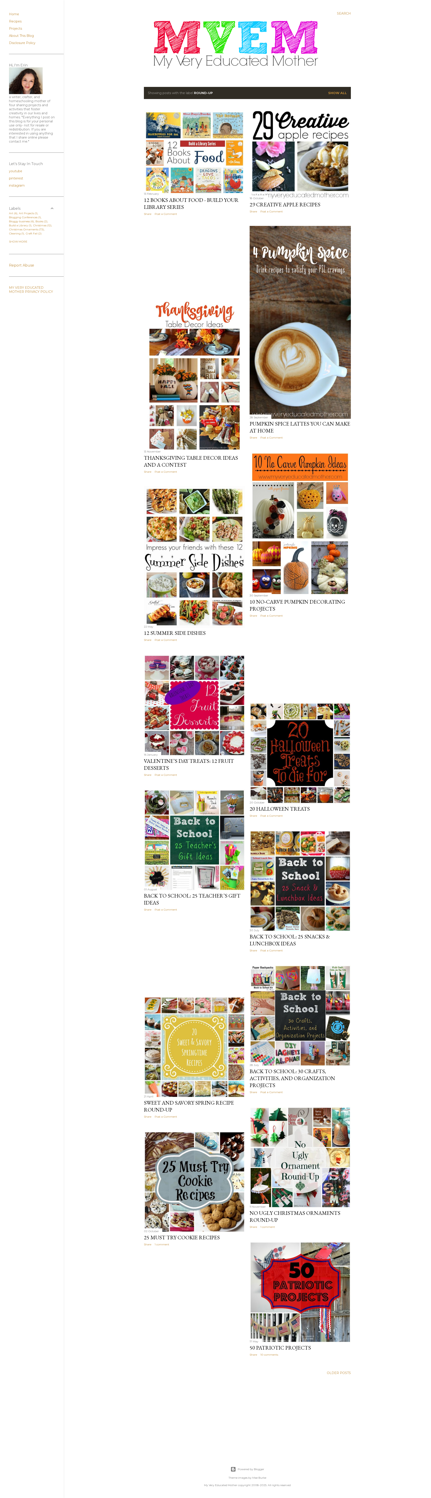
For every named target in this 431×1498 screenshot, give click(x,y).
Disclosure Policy (22, 43)
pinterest (16, 178)
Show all (337, 93)
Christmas (42, 225)
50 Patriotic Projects (280, 1347)
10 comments (269, 1354)
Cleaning (16, 233)
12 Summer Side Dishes (175, 632)
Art (12, 213)
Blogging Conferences (24, 217)
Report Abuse (21, 265)
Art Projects (28, 213)
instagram (17, 185)
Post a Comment (166, 214)
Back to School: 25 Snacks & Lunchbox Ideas (290, 940)
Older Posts (339, 1373)
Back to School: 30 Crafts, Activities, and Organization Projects (292, 1078)
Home (14, 14)
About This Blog (21, 36)
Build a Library (20, 225)
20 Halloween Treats (280, 808)
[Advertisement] (194, 258)
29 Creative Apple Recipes (285, 204)
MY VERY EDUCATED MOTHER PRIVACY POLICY (31, 290)
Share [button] (147, 214)
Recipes (15, 21)
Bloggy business (21, 221)
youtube (15, 171)
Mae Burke (259, 1477)
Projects (15, 28)
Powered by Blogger (251, 1469)
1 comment (267, 1227)
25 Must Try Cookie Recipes (182, 1237)
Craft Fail (33, 233)
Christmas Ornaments (26, 229)
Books (40, 221)
